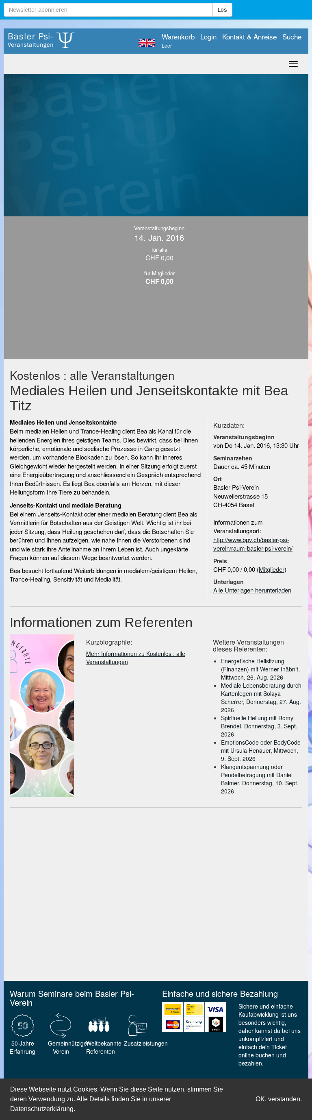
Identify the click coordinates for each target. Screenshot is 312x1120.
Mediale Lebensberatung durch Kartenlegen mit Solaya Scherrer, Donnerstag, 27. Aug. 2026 (261, 697)
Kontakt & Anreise (249, 37)
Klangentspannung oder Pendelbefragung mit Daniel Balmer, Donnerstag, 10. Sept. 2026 (260, 779)
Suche (291, 37)
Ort (217, 479)
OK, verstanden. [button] (279, 1099)
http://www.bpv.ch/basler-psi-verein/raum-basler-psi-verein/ (252, 543)
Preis (220, 561)
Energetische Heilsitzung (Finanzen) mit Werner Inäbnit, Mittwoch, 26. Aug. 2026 (260, 669)
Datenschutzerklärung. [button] (42, 1108)
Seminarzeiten (232, 458)
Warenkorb (178, 41)
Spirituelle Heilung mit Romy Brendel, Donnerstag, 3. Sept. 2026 (259, 726)
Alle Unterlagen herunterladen (252, 590)
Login (208, 37)
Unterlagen (228, 581)
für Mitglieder (159, 273)
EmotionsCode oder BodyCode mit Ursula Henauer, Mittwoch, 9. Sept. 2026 (261, 750)
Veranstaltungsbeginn (244, 437)
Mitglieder (271, 569)
